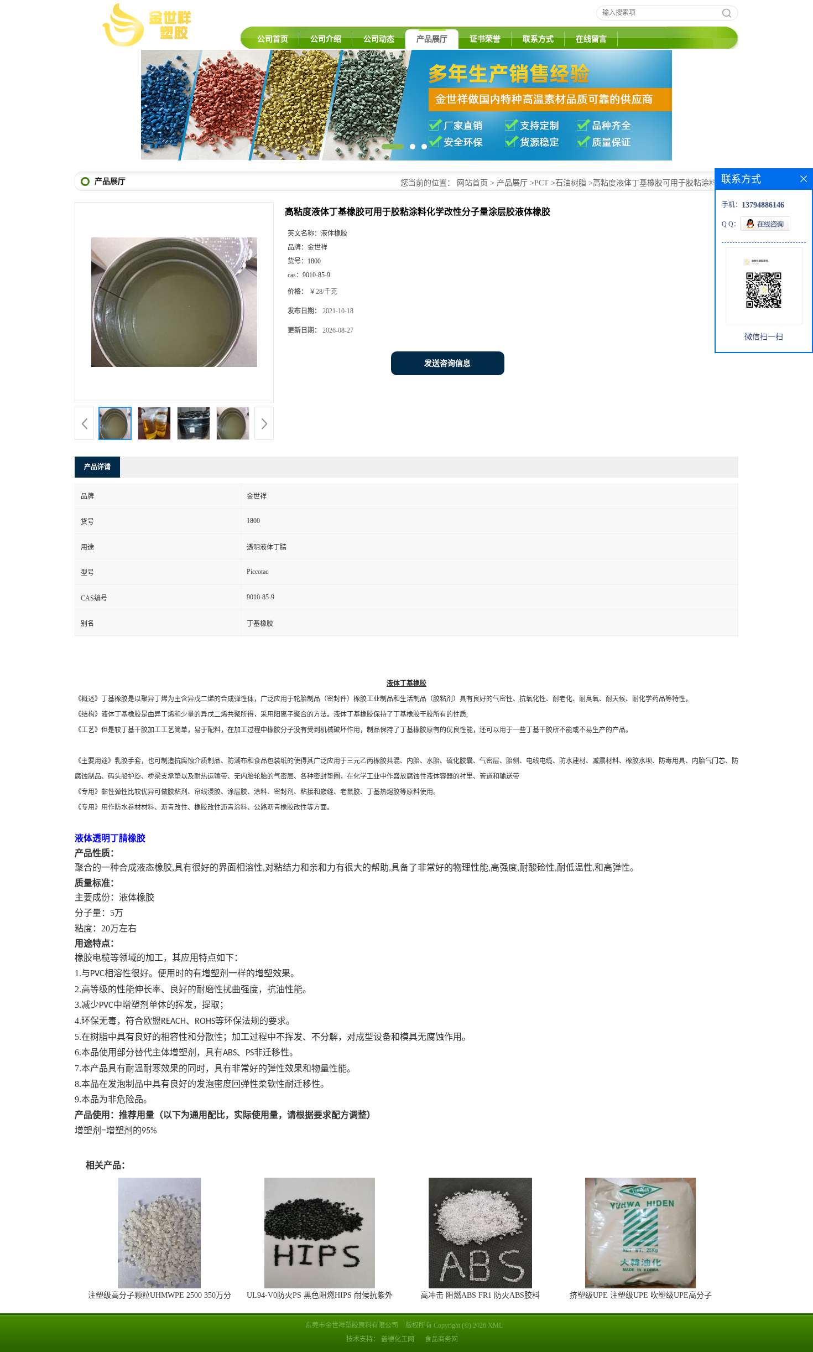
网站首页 (472, 183)
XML (495, 1325)
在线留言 (591, 39)
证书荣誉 (485, 39)
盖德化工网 (397, 1339)
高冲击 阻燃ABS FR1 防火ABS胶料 (480, 1295)
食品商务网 (441, 1339)
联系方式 (538, 39)
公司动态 (378, 39)
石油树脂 (570, 183)
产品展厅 (431, 39)
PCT (541, 183)
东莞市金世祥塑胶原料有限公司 (351, 1325)
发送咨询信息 (447, 363)
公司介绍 (325, 39)
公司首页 (272, 39)
